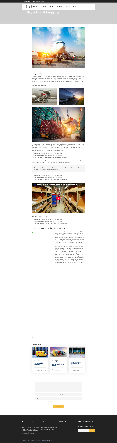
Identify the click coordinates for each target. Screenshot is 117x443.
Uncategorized (37, 15)
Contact (74, 6)
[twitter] (92, 1)
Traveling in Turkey (42, 216)
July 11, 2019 (37, 360)
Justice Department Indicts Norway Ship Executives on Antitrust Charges (58, 363)
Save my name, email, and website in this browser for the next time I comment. (55, 401)
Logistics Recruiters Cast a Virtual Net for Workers (76, 363)
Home (44, 6)
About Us (51, 6)
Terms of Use (48, 440)
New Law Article (42, 85)
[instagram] (94, 1)
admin (29, 15)
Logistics (50, 15)
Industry (46, 15)
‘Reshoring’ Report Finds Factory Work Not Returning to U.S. (40, 363)
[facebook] (90, 1)
